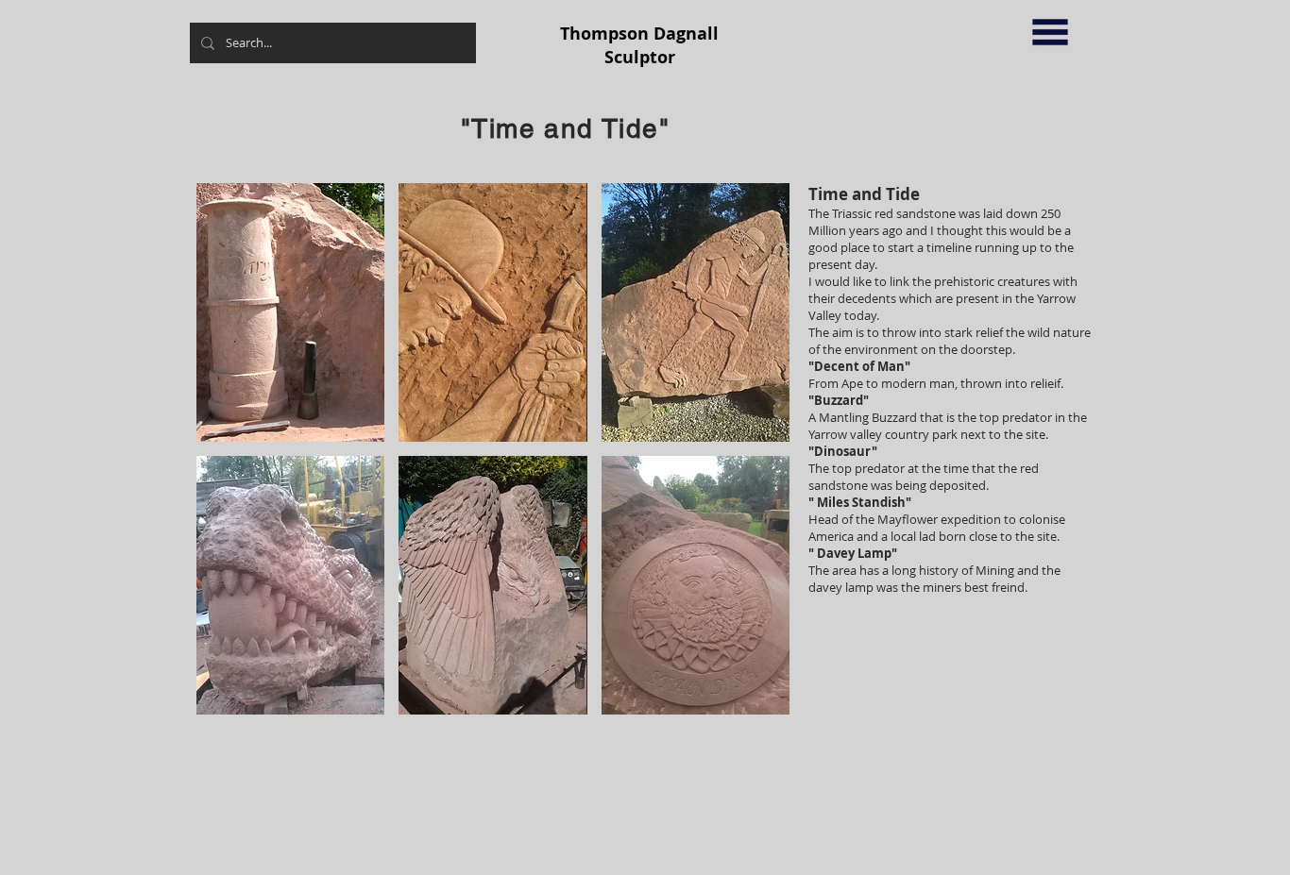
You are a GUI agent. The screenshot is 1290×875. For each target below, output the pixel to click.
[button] (1050, 32)
